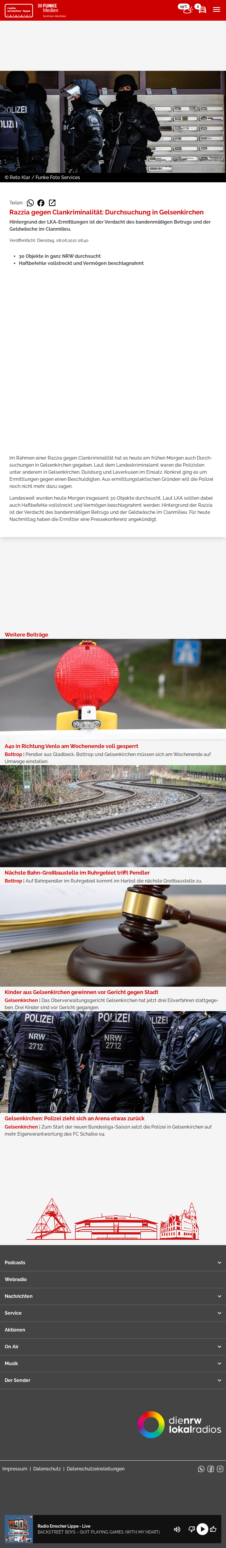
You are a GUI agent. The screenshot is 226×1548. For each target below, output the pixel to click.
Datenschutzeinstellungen (95, 1469)
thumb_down (191, 1529)
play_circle (202, 1529)
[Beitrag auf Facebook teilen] (40, 202)
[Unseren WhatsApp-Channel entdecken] (201, 1468)
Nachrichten (19, 1296)
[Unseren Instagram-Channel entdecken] (220, 1468)
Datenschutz (47, 1469)
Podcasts (15, 1262)
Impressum (14, 1469)
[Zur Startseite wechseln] (19, 10)
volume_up (177, 1529)
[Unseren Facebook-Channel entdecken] (210, 1468)
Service (13, 1313)
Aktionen (15, 1330)
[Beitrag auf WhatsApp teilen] (30, 202)
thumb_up (213, 1529)
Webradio (16, 1279)
